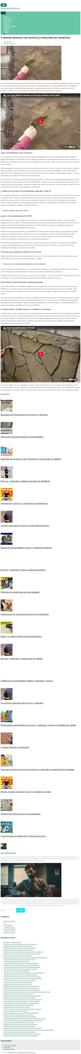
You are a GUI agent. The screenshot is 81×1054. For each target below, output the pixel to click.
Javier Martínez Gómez (8, 853)
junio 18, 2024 (8, 42)
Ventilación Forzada (9, 933)
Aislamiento (7, 18)
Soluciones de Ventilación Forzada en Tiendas (17, 1007)
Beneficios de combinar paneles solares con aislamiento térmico (22, 986)
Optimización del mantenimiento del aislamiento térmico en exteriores (23, 952)
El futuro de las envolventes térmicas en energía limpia (19, 1022)
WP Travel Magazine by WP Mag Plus (24, 1052)
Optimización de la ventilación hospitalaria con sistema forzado (21, 1003)
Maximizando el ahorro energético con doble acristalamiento (21, 969)
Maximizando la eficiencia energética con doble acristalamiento (21, 988)
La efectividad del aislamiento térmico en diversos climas (20, 960)
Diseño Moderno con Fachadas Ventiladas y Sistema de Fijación (22, 1001)
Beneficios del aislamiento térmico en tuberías (16, 961)
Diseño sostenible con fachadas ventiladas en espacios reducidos (22, 996)
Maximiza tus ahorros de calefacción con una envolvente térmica (22, 990)
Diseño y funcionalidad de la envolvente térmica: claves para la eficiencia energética (27, 992)
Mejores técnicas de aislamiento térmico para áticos (18, 1015)
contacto (6, 32)
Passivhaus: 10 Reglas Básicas (12, 942)
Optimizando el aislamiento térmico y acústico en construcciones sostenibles (25, 958)
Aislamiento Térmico (9, 921)
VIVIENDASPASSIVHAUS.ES (10, 8)
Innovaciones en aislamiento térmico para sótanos (18, 984)
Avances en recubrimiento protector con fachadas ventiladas (20, 975)
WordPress (10, 1052)
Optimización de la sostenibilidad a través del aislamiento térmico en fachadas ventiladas (29, 1030)
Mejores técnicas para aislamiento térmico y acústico (18, 946)
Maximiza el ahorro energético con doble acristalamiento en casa (22, 954)
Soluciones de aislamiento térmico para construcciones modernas (22, 977)
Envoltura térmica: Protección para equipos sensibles (18, 1005)
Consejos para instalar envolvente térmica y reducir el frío (20, 1026)
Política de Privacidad (10, 1045)
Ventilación (7, 28)
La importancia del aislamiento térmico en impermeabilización (21, 963)
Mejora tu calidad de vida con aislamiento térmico (18, 956)
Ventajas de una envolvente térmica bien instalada (18, 982)
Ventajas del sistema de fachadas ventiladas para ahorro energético (23, 1028)
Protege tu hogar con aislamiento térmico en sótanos (18, 994)
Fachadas (7, 24)
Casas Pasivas (8, 20)
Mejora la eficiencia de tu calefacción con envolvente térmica (21, 1036)
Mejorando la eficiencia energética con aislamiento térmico (20, 944)
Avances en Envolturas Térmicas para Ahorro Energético (19, 980)
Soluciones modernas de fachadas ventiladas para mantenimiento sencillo (24, 1019)
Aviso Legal (7, 1047)
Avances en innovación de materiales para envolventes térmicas (21, 965)
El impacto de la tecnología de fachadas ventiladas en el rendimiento (23, 1021)
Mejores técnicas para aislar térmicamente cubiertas (18, 950)
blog (5, 923)
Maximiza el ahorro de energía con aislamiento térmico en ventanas (23, 1009)
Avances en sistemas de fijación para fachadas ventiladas (20, 1017)
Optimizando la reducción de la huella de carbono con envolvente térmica (24, 973)
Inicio (5, 16)
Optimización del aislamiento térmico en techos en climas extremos (22, 979)
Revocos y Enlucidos (10, 26)
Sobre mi (6, 30)
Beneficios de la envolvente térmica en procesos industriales (20, 1024)
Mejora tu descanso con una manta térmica (16, 1011)
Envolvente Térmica (9, 927)
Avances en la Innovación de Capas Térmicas (16, 971)
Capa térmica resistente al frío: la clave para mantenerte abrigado (22, 967)
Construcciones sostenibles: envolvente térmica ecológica (20, 1032)
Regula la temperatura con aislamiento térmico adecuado (20, 948)
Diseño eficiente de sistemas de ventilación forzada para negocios (22, 1034)
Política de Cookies (9, 1049)
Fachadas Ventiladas (10, 929)
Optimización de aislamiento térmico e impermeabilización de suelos (23, 1000)
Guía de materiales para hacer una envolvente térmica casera (21, 1013)
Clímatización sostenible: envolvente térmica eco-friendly (19, 998)
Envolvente (7, 22)
